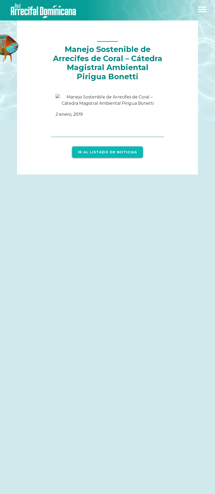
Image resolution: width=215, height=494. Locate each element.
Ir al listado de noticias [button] (107, 152)
